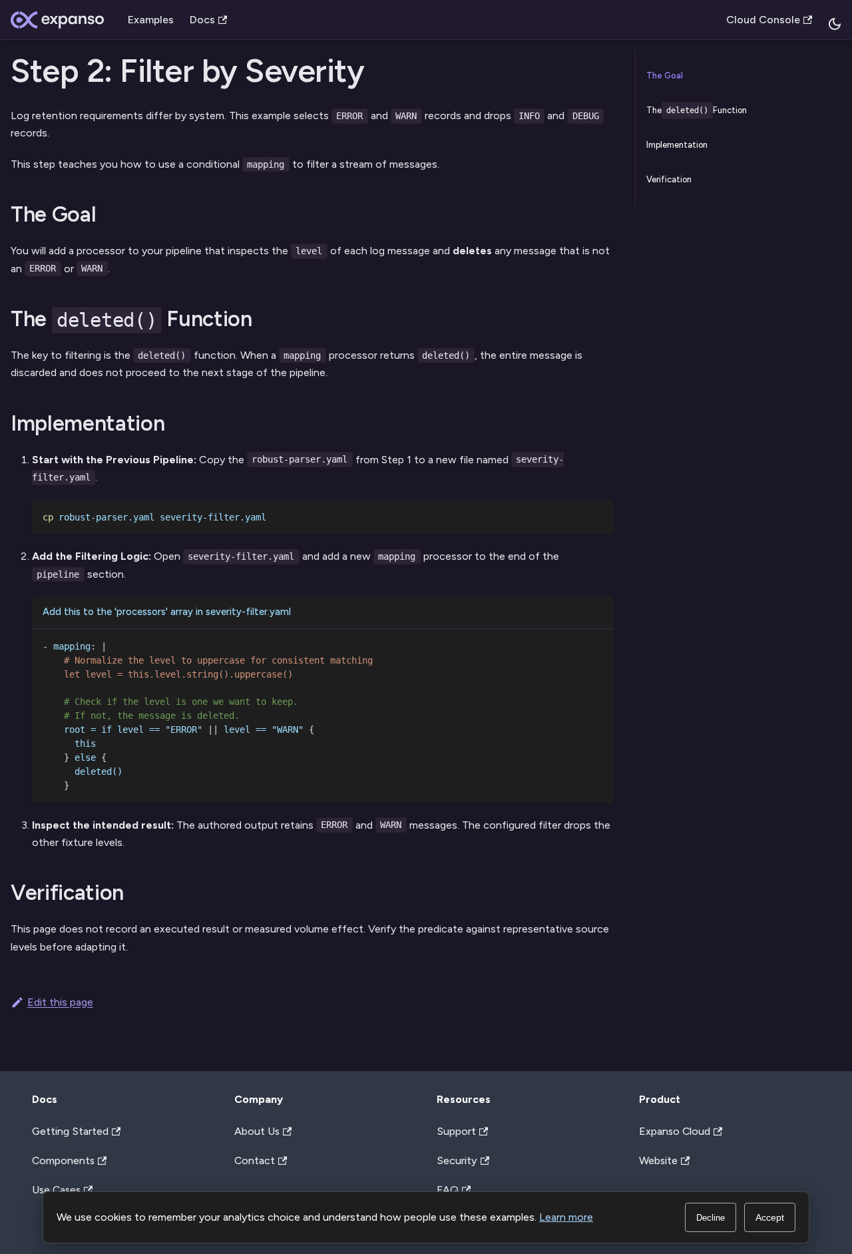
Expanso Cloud (674, 1131)
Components (63, 1160)
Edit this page (60, 1002)
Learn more (566, 1217)
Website (658, 1160)
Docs (202, 19)
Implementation (677, 145)
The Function (696, 110)
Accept (769, 1217)
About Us (257, 1131)
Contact (254, 1160)
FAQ (448, 1189)
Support (456, 1131)
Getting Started (70, 1131)
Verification (669, 179)
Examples (151, 19)
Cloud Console (763, 19)
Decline (710, 1218)
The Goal (664, 76)
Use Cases (56, 1189)
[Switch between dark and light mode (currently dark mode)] (834, 24)
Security (457, 1160)
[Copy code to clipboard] (593, 519)
